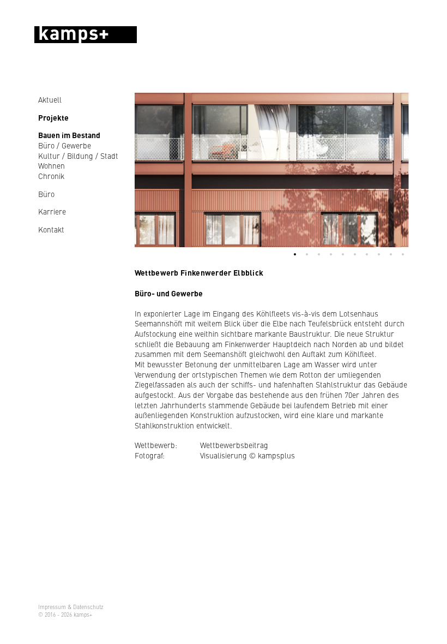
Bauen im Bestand (69, 135)
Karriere (52, 211)
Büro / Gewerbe (64, 145)
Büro (46, 193)
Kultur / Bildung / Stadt (78, 156)
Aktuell (50, 99)
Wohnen (51, 165)
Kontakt (51, 229)
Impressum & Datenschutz (71, 607)
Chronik (51, 176)
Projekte (53, 117)
